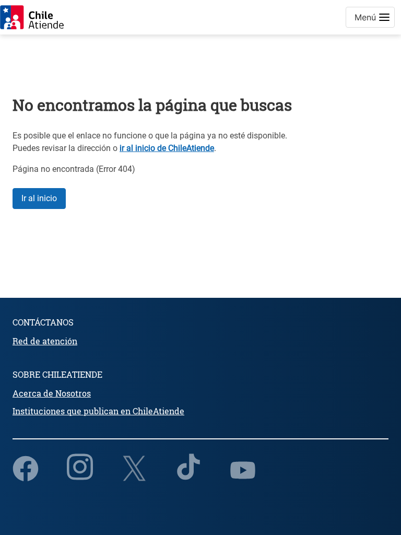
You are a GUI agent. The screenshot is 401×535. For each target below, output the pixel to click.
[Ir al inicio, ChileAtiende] (32, 17)
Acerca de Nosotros (52, 393)
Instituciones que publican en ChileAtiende (98, 410)
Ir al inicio (39, 198)
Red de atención (45, 340)
